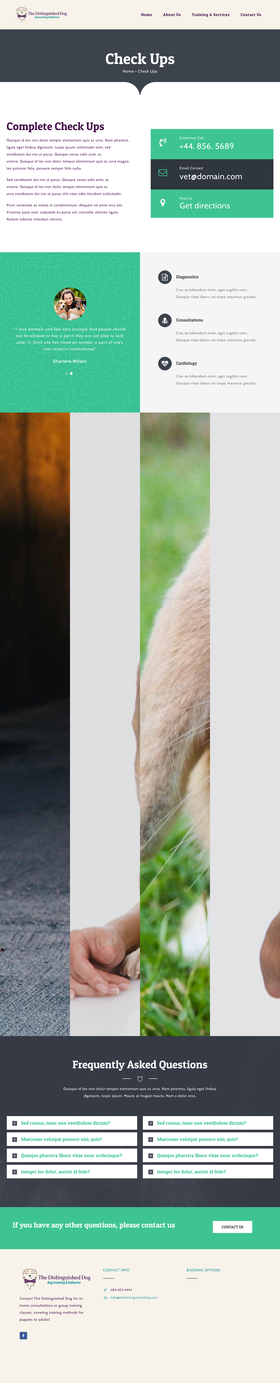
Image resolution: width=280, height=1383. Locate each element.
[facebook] (23, 1335)
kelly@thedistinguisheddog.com (134, 1297)
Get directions (205, 205)
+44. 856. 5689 (207, 146)
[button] (72, 1123)
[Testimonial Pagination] (66, 373)
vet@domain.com (211, 176)
